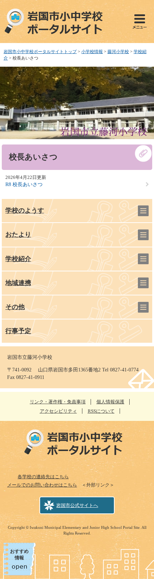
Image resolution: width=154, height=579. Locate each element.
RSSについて (101, 411)
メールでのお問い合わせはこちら (42, 485)
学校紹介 (18, 258)
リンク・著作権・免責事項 (58, 401)
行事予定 (18, 330)
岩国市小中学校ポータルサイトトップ (40, 51)
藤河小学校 (118, 51)
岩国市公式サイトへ (77, 505)
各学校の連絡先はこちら (43, 476)
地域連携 (18, 282)
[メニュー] (139, 21)
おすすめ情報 (19, 554)
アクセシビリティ (58, 411)
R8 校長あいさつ (24, 184)
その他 (15, 306)
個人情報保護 (110, 401)
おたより (18, 234)
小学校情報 (92, 51)
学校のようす (24, 210)
